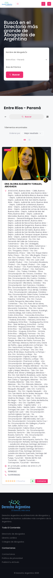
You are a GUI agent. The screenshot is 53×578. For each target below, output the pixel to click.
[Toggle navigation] (18, 4)
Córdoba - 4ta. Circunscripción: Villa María (28, 281)
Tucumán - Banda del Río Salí (27, 458)
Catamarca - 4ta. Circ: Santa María (27, 247)
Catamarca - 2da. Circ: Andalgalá (23, 243)
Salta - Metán (23, 407)
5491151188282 (14, 475)
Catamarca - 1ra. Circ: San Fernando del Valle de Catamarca (24, 240)
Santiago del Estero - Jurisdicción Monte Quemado (25, 452)
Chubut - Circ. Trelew (17, 271)
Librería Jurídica (9, 537)
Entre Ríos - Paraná (35, 326)
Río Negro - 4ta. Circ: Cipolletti (21, 402)
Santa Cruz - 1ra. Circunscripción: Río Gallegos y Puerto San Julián (28, 423)
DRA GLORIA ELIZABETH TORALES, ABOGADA (23, 185)
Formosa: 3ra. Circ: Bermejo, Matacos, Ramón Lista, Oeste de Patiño (27, 342)
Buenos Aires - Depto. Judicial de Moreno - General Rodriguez (27, 217)
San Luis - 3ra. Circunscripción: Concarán (26, 420)
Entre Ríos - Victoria (36, 331)
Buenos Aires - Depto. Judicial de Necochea (26, 221)
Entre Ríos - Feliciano (26, 319)
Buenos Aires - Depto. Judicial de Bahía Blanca (28, 194)
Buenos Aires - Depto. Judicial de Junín (27, 201)
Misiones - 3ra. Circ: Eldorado (21, 384)
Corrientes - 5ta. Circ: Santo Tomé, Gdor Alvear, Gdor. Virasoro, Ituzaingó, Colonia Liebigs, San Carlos (28, 310)
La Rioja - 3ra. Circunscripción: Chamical (26, 360)
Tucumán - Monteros (29, 462)
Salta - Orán (35, 407)
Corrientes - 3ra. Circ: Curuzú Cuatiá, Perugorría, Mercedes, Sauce (25, 300)
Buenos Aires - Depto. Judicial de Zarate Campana (28, 235)
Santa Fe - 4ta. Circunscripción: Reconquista (22, 438)
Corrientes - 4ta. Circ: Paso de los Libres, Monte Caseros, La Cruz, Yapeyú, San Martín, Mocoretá (28, 305)
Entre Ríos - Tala (38, 329)
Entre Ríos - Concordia (24, 315)
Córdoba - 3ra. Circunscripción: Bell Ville (27, 279)
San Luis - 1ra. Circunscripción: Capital (21, 415)
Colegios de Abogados (13, 541)
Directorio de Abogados (13, 533)
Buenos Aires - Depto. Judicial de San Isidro (27, 228)
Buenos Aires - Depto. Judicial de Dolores (28, 196)
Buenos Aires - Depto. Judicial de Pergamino (27, 224)
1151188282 (12, 471)
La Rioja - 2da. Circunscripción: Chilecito (25, 357)
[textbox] (13, 67)
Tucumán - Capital (16, 460)
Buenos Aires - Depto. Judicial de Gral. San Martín (27, 198)
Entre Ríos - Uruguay (17, 331)
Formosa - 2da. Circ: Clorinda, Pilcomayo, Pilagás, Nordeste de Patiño (26, 339)
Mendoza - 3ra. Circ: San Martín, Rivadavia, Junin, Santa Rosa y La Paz (27, 375)
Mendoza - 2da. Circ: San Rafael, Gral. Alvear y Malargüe (25, 371)
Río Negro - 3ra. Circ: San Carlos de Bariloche (28, 400)
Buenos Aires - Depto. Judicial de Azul (26, 191)
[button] (5, 163)
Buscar (16, 74)
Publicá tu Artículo (10, 562)
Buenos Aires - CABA (28, 190)
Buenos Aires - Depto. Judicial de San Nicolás (27, 231)
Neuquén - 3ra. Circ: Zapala (20, 391)
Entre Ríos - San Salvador (19, 329)
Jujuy (19, 345)
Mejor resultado (31, 133)
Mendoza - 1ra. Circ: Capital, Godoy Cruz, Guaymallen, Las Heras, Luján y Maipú (28, 368)
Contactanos (8, 554)
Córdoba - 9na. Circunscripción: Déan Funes (27, 293)
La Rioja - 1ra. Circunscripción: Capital (22, 355)
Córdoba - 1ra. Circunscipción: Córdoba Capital (27, 274)
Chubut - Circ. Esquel (17, 264)
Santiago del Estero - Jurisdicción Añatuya (28, 443)
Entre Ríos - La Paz (35, 324)
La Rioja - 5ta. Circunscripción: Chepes (27, 364)
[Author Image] (45, 180)
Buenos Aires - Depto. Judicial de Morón (27, 219)
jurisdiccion (28, 345)
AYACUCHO (13, 190)
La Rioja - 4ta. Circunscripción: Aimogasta (26, 362)
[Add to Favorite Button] (47, 151)
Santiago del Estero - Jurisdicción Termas (27, 454)
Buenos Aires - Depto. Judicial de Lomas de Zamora (27, 208)
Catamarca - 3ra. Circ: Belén (21, 246)
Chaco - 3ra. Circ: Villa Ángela (26, 255)
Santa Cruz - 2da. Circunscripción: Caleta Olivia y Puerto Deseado (25, 428)
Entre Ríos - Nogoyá (17, 326)
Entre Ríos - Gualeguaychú (31, 322)
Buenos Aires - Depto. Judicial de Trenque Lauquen (28, 233)
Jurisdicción (11, 59)
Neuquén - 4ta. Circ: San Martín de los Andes (27, 392)
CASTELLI (12, 239)
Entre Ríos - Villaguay (17, 333)
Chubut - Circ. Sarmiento (33, 269)
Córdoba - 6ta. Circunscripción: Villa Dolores (27, 286)
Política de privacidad (12, 558)
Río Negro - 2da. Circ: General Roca (31, 398)
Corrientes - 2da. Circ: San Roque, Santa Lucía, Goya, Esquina (28, 296)
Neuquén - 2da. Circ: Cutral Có (31, 389)
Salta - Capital (23, 405)
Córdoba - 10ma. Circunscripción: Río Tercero (25, 272)
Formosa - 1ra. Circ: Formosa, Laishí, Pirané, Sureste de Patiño (26, 334)
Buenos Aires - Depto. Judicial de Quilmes (28, 226)
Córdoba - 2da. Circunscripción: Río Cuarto (27, 277)
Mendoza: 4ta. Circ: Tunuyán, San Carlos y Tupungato (27, 378)
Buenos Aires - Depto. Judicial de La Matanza (28, 203)
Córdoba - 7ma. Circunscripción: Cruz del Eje (28, 288)
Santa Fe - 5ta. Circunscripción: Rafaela (28, 440)
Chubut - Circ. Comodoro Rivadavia (31, 262)
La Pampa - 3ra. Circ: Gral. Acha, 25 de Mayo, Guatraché (25, 350)
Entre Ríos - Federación (28, 317)
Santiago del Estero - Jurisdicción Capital (26, 447)
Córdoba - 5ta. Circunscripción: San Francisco (27, 284)
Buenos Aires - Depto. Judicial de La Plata (26, 205)
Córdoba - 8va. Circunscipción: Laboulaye (27, 290)
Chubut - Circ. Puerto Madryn (27, 266)
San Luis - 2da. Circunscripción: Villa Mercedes (25, 417)
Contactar (41, 481)
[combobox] (25, 67)
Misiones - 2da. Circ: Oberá (28, 382)
